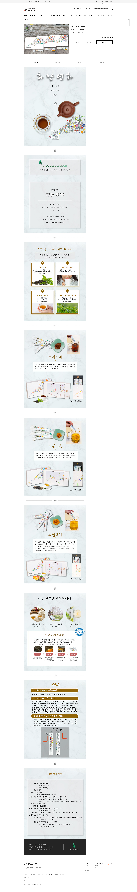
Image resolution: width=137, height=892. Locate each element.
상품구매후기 (57, 62)
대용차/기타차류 (64, 15)
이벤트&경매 (79, 8)
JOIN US (97, 1)
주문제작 (90, 8)
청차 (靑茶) (42, 15)
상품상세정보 (35, 62)
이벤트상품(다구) (110, 15)
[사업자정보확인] (49, 874)
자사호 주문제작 (104, 8)
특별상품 (26, 19)
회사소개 (25, 884)
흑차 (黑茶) (58, 15)
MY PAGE (97, 865)
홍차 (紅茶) (48, 15)
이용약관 (29, 884)
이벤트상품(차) (103, 15)
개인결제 (98, 15)
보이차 (30, 15)
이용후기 (49, 1)
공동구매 (73, 8)
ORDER (106, 1)
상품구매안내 (101, 62)
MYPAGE (111, 1)
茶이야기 (86, 867)
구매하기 (104, 42)
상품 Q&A (80, 62)
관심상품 (89, 42)
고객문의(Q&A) (43, 1)
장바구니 (77, 42)
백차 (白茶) (53, 15)
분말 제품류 (111, 21)
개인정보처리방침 (35, 884)
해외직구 (25, 15)
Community (87, 863)
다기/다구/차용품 (78, 15)
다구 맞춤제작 (97, 8)
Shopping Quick (99, 863)
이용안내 (41, 884)
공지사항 (25, 1)
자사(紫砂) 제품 (71, 15)
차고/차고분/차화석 (35, 15)
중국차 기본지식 (36, 1)
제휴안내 (85, 8)
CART (102, 1)
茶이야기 (30, 1)
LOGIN (93, 1)
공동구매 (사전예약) (90, 15)
